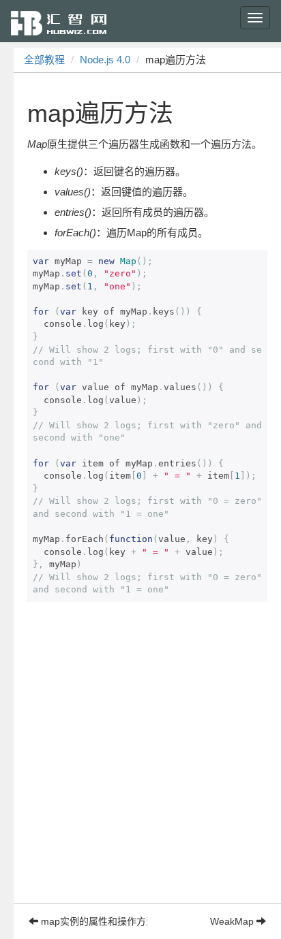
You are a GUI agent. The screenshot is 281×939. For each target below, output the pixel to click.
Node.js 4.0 (105, 59)
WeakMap (233, 921)
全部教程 (44, 59)
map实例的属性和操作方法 (92, 921)
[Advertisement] (140, 762)
